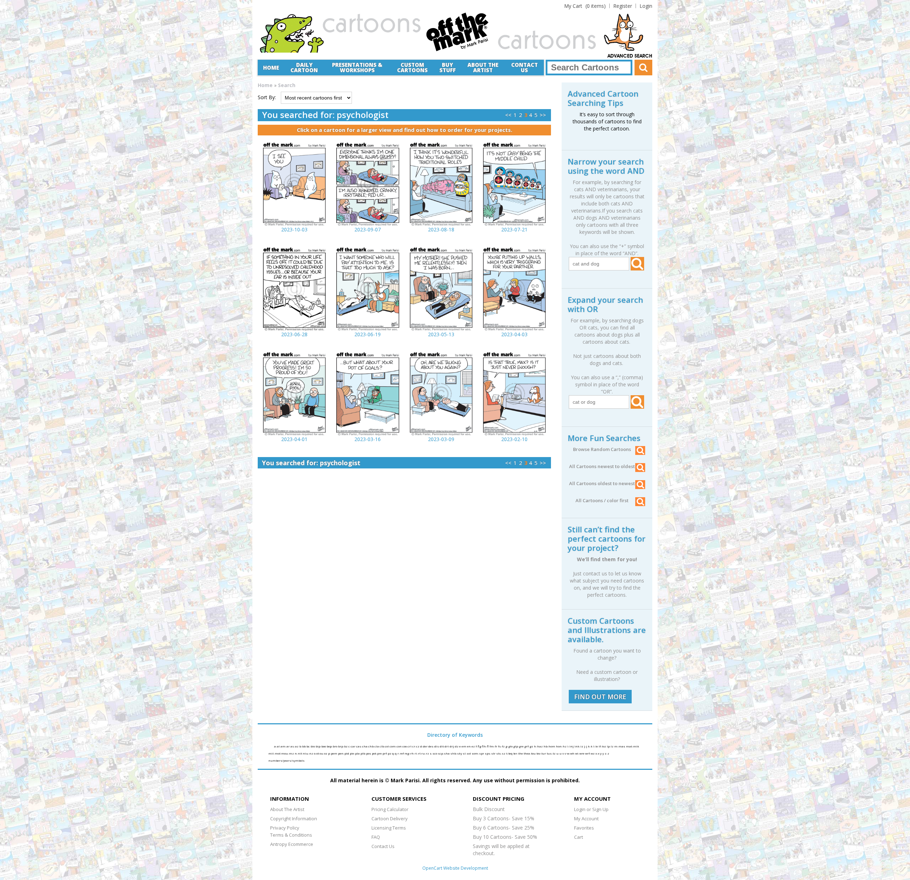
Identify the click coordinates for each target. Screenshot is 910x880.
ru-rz (425, 753)
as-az (294, 746)
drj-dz (454, 746)
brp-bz (343, 746)
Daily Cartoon (304, 67)
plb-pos (366, 753)
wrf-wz (590, 753)
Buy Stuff (447, 67)
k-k (590, 746)
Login (645, 6)
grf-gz (529, 746)
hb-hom (550, 746)
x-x (597, 753)
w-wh (571, 753)
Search (286, 85)
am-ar (285, 746)
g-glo (509, 746)
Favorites (584, 828)
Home (271, 67)
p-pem (333, 753)
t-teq (509, 753)
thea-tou (530, 753)
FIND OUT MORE (600, 696)
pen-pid (344, 753)
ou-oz (324, 753)
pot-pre (377, 753)
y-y (602, 753)
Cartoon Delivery (389, 818)
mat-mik (632, 746)
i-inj (570, 746)
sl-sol (467, 753)
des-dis (434, 746)
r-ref (401, 753)
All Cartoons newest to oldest (602, 466)
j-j (586, 746)
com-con (396, 746)
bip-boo (321, 746)
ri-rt (417, 753)
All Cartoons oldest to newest (602, 483)
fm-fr (493, 746)
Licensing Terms (388, 828)
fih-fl (485, 746)
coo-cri (407, 746)
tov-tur (541, 753)
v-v (564, 753)
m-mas (620, 746)
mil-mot (274, 753)
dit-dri (445, 746)
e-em (463, 746)
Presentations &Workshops (357, 67)
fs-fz (501, 746)
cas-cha (362, 746)
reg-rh (409, 753)
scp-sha (444, 753)
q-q (394, 753)
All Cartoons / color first (602, 500)
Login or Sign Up (591, 809)
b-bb (302, 746)
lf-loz (603, 746)
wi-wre (580, 753)
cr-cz (416, 746)
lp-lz (610, 746)
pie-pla (355, 753)
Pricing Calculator (389, 809)
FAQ (375, 837)
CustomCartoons (412, 67)
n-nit (299, 753)
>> (543, 114)
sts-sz (501, 753)
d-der (424, 746)
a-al (277, 746)
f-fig (479, 746)
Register (622, 6)
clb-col (385, 746)
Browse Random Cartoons (602, 449)
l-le (596, 746)
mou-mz (288, 753)
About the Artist (482, 67)
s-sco (434, 753)
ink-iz (579, 746)
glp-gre (518, 746)
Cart (578, 837)
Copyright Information (293, 818)
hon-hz (561, 746)
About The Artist (287, 809)
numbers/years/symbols (286, 760)
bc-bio (311, 746)
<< (508, 114)
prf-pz (387, 753)
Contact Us (524, 67)
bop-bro (332, 746)
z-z (607, 753)
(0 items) (585, 5)
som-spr (478, 753)
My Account (586, 818)
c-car (352, 746)
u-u (559, 753)
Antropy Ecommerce (291, 844)
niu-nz (308, 753)
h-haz (539, 746)
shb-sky (456, 753)
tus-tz (551, 753)
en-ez (471, 746)
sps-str (490, 753)
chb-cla (374, 746)
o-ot (317, 753)
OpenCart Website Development (455, 868)
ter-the (518, 753)
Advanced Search (629, 56)
